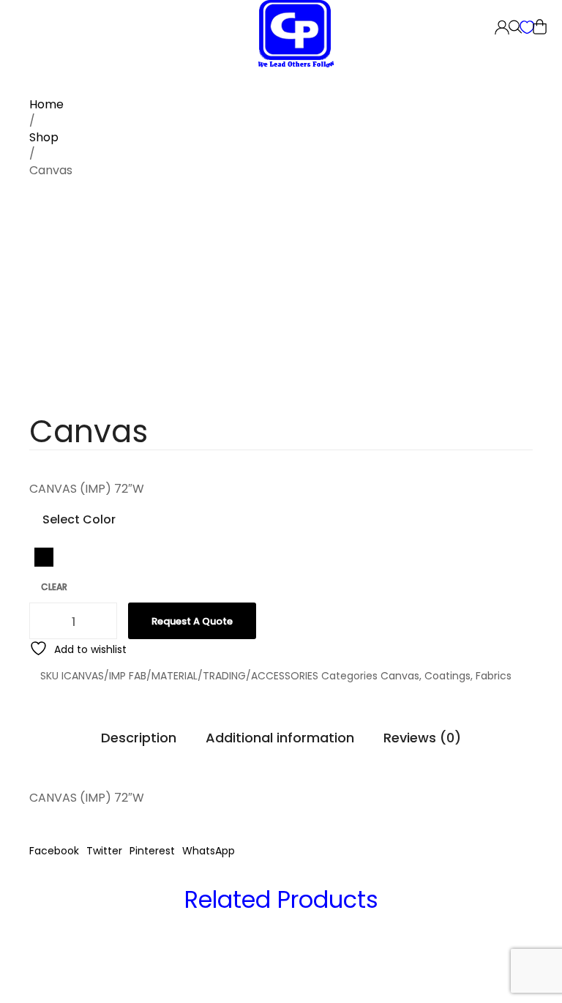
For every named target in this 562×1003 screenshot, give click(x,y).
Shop (44, 137)
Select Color (79, 519)
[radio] (44, 557)
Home (46, 104)
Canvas (400, 675)
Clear (54, 587)
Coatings (447, 675)
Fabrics (494, 675)
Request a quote (192, 621)
